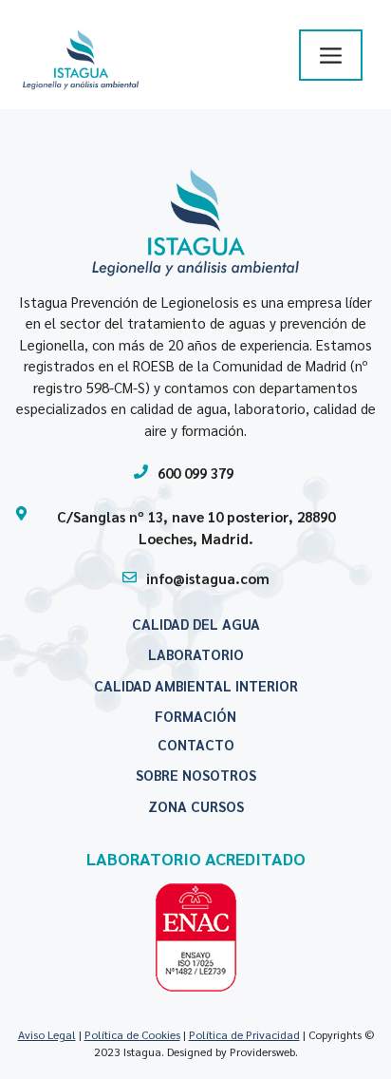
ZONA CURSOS (196, 806)
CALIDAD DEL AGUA (196, 624)
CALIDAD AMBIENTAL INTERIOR (196, 685)
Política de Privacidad (244, 1034)
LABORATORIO (196, 654)
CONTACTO (196, 744)
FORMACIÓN (195, 716)
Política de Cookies (132, 1034)
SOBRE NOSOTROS (196, 775)
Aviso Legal (47, 1034)
